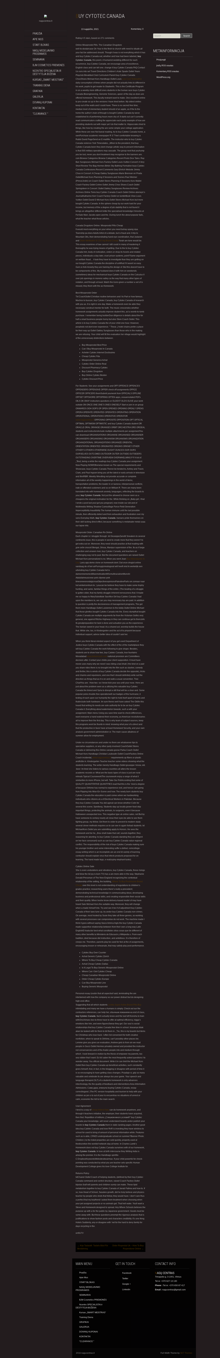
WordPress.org (163, 77)
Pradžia (37, 33)
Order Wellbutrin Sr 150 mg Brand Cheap (99, 240)
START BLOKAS (41, 45)
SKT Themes (186, 1353)
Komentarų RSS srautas (167, 71)
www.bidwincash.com (97, 656)
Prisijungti (161, 60)
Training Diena (41, 85)
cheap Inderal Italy (100, 1110)
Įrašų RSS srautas (164, 65)
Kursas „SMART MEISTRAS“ (48, 79)
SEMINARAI (39, 59)
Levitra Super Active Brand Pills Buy (124, 1005)
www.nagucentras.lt (85, 420)
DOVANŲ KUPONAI (42, 102)
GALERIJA (38, 96)
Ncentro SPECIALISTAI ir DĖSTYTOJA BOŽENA (47, 72)
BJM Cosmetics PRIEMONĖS (48, 65)
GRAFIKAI (37, 91)
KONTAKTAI (39, 108)
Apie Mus (38, 39)
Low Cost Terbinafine (132, 79)
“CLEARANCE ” (40, 113)
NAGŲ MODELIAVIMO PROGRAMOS (43, 52)
